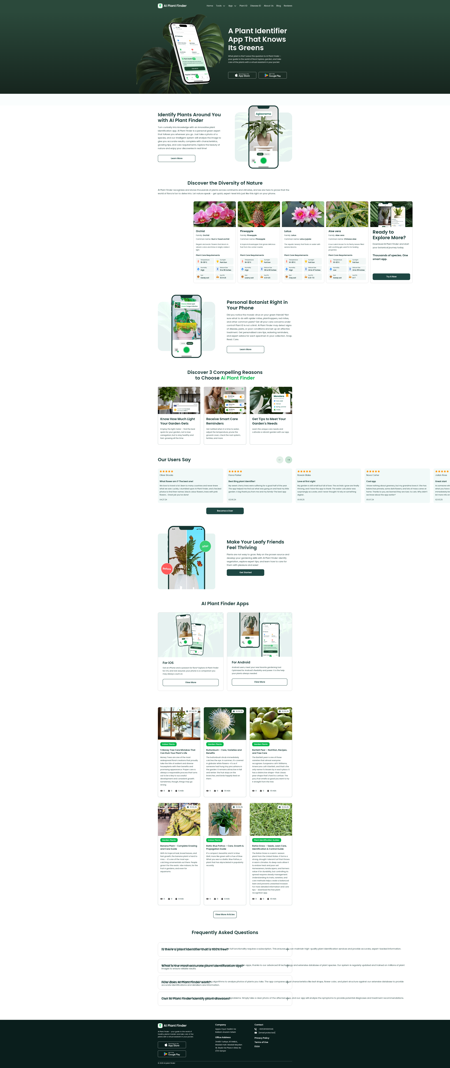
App (230, 6)
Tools (218, 6)
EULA (257, 1046)
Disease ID (255, 6)
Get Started (246, 573)
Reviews (288, 6)
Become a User (225, 511)
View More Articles (225, 915)
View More (190, 682)
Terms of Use (261, 1042)
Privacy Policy (262, 1038)
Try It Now (391, 277)
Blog (278, 6)
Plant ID (243, 6)
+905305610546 (266, 1029)
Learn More (176, 158)
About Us (268, 6)
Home (210, 6)
